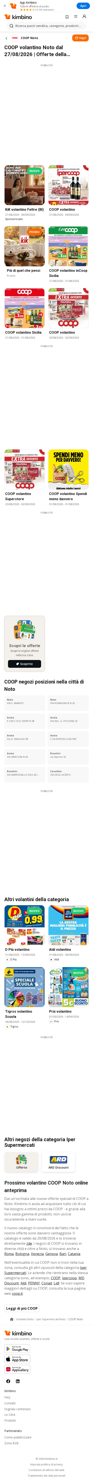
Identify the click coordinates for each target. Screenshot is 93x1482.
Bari (62, 1253)
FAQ (7, 1397)
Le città (9, 1415)
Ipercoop (69, 1278)
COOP (55, 1278)
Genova (51, 1253)
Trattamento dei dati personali (46, 1475)
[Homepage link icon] (11, 1319)
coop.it (17, 1293)
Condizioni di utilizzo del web (46, 1470)
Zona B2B (11, 1443)
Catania (74, 1253)
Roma (9, 1253)
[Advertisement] (46, 113)
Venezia (37, 1253)
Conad (47, 1283)
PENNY (34, 1283)
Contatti (10, 1403)
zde (29, 1243)
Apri (83, 6)
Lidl (56, 1283)
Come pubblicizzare (18, 1437)
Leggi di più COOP (22, 1308)
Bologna (22, 1253)
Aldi (23, 1283)
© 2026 (47, 1459)
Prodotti (10, 1420)
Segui (82, 38)
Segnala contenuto (17, 1409)
